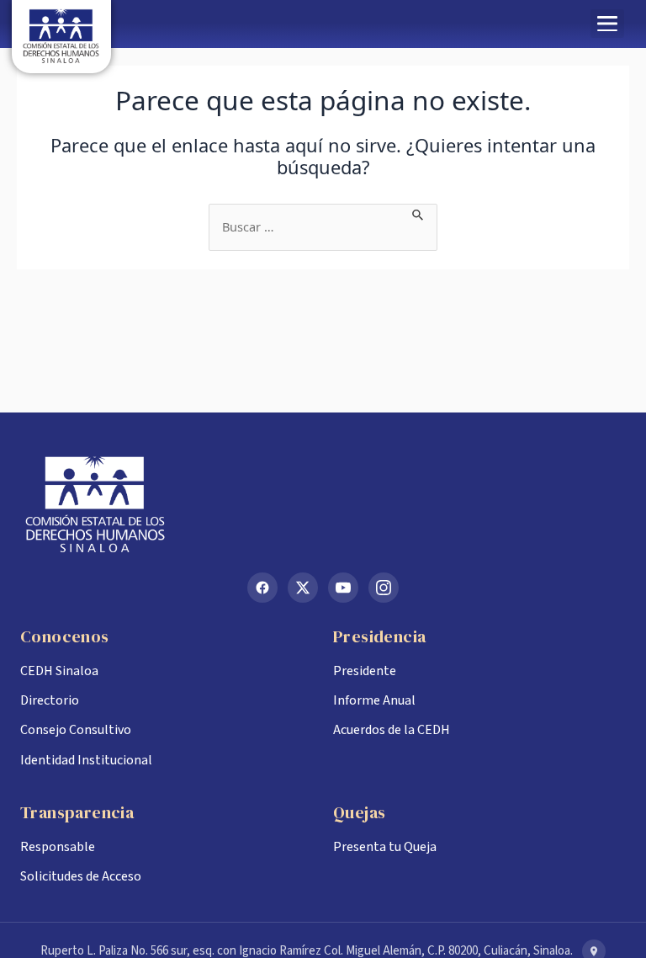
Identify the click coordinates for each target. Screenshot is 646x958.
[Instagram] (383, 587)
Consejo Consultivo (75, 730)
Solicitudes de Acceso (80, 876)
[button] (607, 23)
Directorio (49, 700)
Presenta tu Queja (385, 847)
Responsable (57, 847)
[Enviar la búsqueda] (418, 213)
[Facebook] (262, 587)
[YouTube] (343, 587)
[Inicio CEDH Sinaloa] (323, 504)
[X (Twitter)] (303, 587)
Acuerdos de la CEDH (391, 730)
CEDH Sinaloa (59, 671)
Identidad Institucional (86, 760)
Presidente (364, 671)
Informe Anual (374, 700)
